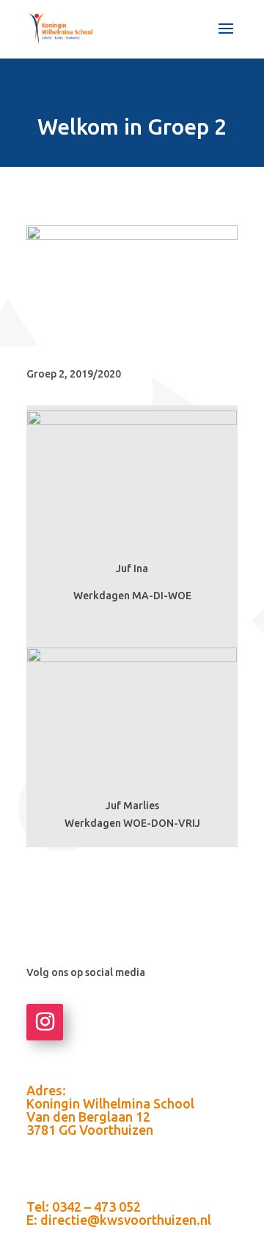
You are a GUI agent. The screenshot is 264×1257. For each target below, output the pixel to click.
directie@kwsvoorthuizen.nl (125, 1219)
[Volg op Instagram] (44, 1022)
